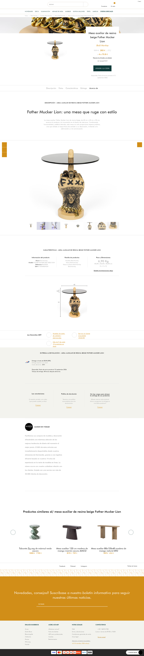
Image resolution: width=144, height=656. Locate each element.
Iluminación (45, 11)
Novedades (29, 11)
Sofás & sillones (79, 11)
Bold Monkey (34, 15)
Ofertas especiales (106, 11)
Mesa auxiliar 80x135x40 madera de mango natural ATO (108, 549)
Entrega (84, 88)
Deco (37, 11)
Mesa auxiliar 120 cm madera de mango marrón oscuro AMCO (72, 549)
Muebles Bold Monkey (46, 15)
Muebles (68, 11)
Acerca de (93, 88)
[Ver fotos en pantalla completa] (139, 144)
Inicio (26, 15)
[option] (72, 187)
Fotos (61, 88)
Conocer (38, 405)
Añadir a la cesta (102, 68)
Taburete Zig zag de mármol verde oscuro (35, 549)
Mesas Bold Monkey (60, 15)
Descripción (51, 88)
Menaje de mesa (57, 11)
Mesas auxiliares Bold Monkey (72, 264)
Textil (89, 11)
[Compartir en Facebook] (4, 149)
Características (72, 88)
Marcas (95, 11)
